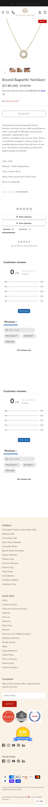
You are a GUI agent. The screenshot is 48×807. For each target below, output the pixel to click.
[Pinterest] (18, 745)
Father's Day (7, 567)
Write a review (24, 311)
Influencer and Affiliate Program (16, 634)
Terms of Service (9, 659)
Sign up (9, 704)
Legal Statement (9, 650)
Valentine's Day (9, 584)
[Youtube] (13, 745)
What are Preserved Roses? (14, 608)
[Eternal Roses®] (26, 12)
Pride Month (7, 571)
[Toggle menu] (3, 12)
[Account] (39, 12)
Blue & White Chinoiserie (13, 550)
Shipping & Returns (10, 638)
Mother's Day (8, 559)
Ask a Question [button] (25, 223)
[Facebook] (3, 745)
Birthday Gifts (8, 534)
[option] (24, 42)
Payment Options (10, 667)
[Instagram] (8, 745)
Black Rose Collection (11, 542)
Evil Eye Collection (10, 563)
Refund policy (8, 663)
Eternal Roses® (12, 101)
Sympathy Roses (9, 546)
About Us (6, 621)
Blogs (4, 646)
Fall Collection (8, 575)
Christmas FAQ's (9, 604)
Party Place (7, 625)
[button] (24, 281)
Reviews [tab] (6, 229)
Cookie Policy (8, 654)
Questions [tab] (23, 229)
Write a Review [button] (25, 217)
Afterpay (6, 613)
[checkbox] (10, 341)
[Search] (9, 12)
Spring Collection (9, 554)
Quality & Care (8, 642)
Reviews (6, 629)
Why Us (6, 617)
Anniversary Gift (9, 538)
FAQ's (4, 600)
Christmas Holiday (10, 580)
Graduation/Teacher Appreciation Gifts (19, 529)
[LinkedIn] (23, 745)
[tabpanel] (24, 353)
